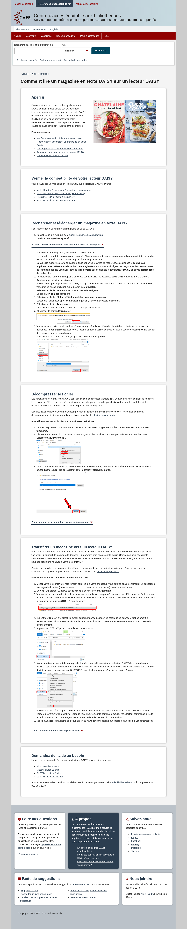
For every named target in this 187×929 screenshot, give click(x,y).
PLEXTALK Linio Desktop (50, 776)
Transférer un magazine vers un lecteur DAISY (60, 152)
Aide (106, 36)
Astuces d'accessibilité (87, 4)
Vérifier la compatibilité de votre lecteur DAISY (60, 138)
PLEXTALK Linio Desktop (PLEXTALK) (56, 200)
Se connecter (39, 29)
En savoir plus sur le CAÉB (91, 848)
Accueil (17, 36)
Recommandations (65, 36)
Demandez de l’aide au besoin (52, 155)
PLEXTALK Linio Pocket (49, 773)
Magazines (46, 36)
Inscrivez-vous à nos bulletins (146, 834)
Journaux (31, 36)
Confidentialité (84, 851)
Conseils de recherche (75, 60)
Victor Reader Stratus (48, 770)
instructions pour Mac (105, 415)
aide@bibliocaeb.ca (122, 782)
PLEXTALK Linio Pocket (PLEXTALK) (56, 197)
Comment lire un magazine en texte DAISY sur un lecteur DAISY (90, 81)
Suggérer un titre (29, 890)
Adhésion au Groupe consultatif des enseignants (88, 892)
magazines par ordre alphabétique (86, 235)
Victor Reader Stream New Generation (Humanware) (64, 190)
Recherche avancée (27, 60)
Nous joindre (147, 894)
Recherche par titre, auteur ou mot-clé (33, 45)
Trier (64, 45)
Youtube (135, 851)
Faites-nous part (81, 884)
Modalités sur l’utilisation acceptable (95, 854)
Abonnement (22, 29)
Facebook (136, 841)
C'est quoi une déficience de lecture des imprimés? (95, 863)
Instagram (136, 848)
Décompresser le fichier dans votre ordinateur (60, 148)
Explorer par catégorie (50, 60)
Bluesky (135, 844)
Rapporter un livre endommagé (36, 894)
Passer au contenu (23, 4)
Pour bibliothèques (89, 36)
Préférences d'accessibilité (52, 4)
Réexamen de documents (83, 897)
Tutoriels (44, 73)
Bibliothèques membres (89, 858)
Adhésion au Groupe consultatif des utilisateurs (38, 899)
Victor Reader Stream (48, 766)
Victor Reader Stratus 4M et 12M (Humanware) (61, 193)
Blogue (134, 837)
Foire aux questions (28, 854)
